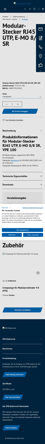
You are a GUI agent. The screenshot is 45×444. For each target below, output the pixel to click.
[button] (6, 207)
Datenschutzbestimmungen (32, 207)
